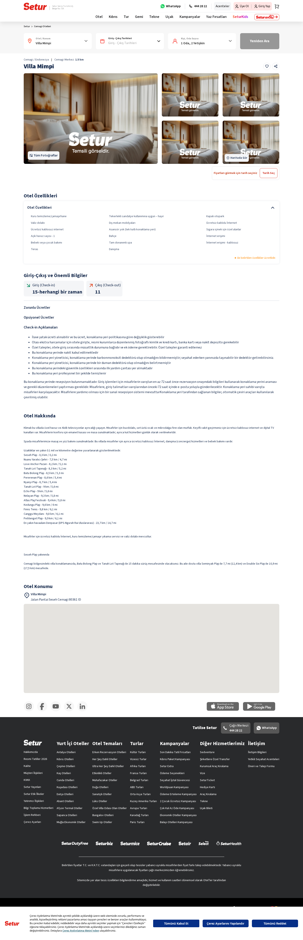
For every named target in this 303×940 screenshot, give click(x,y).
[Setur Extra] (266, 17)
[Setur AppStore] (225, 710)
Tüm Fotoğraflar (46, 155)
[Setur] (35, 6)
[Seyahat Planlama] (275, 6)
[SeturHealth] (228, 843)
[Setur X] (70, 711)
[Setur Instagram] (30, 711)
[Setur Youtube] (57, 711)
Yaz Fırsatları (216, 16)
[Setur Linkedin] (84, 711)
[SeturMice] (130, 843)
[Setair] (185, 843)
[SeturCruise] (159, 843)
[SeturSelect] (203, 843)
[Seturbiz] (104, 843)
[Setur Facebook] (43, 711)
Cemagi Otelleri (42, 26)
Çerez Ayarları (32, 822)
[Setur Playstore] (261, 710)
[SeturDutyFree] (75, 843)
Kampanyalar (190, 16)
